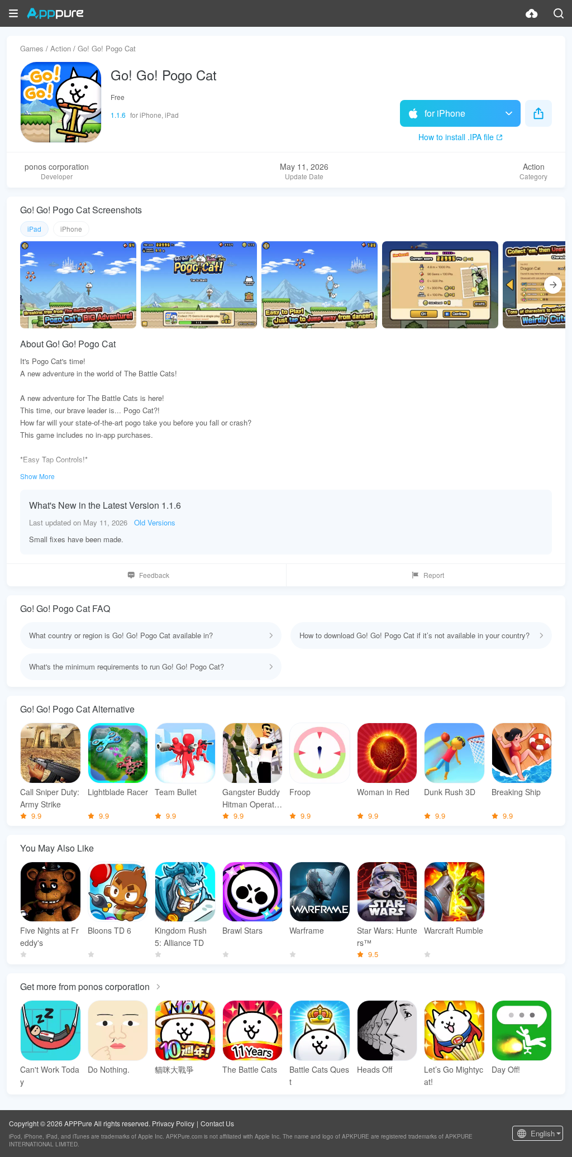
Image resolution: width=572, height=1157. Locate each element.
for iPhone (445, 113)
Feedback (154, 575)
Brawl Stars (242, 930)
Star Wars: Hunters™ (387, 936)
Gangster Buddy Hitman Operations (251, 798)
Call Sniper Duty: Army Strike (49, 798)
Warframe (306, 930)
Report (433, 575)
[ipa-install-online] (531, 13)
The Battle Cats (249, 1069)
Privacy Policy (173, 1123)
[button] (13, 13)
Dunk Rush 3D (449, 791)
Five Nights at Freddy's (49, 936)
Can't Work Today (49, 1075)
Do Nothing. (109, 1069)
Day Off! (506, 1069)
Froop (300, 791)
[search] (558, 13)
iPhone (71, 228)
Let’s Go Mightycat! (453, 1075)
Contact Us (217, 1123)
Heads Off (374, 1069)
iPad (34, 228)
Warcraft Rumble (453, 930)
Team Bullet (176, 791)
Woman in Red (383, 791)
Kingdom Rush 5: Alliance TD (181, 936)
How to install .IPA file (456, 136)
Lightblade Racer (118, 791)
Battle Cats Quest (319, 1075)
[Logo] (55, 13)
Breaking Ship (516, 791)
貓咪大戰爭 (174, 1069)
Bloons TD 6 (109, 930)
